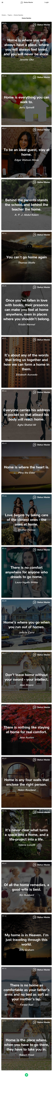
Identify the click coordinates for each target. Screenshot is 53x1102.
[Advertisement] (26, 9)
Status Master (28, 2)
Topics (10, 15)
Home (4, 15)
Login (47, 2)
